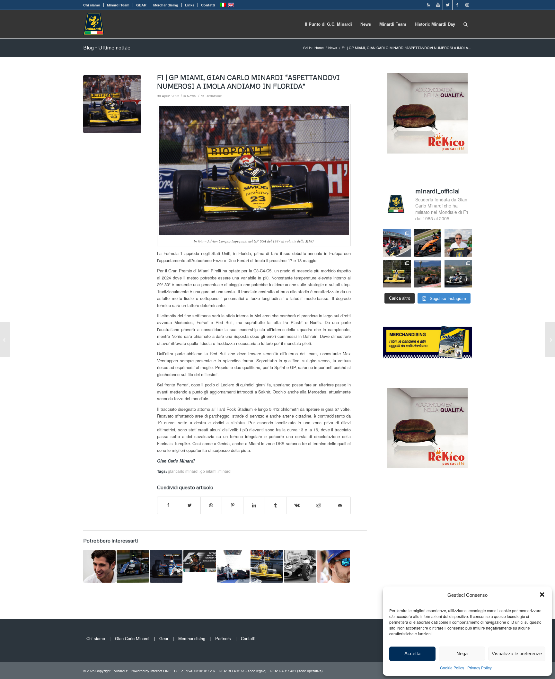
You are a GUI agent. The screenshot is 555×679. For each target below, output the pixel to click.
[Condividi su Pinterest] (232, 505)
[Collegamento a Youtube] (438, 5)
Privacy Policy (479, 667)
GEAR (141, 5)
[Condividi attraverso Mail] (339, 505)
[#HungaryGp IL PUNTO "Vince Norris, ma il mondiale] (427, 273)
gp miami (208, 471)
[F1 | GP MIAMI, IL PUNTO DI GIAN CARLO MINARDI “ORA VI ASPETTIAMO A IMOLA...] (550, 339)
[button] (542, 594)
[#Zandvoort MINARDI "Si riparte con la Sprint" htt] (458, 243)
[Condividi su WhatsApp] (211, 505)
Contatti (208, 5)
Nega (462, 653)
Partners (223, 638)
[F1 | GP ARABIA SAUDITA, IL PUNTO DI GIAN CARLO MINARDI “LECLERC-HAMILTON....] (5, 339)
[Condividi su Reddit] (318, 505)
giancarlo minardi (183, 471)
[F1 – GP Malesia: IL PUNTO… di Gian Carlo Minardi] (199, 560)
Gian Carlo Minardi (132, 638)
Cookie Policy (452, 667)
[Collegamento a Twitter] (447, 5)
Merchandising (165, 5)
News (191, 95)
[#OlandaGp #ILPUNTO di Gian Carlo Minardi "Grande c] (427, 243)
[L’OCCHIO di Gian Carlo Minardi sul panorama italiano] (233, 566)
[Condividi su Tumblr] (275, 505)
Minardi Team (118, 5)
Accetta (412, 653)
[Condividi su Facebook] (168, 505)
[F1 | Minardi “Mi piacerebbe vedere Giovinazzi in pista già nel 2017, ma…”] (99, 566)
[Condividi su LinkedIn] (254, 505)
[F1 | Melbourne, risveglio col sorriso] (133, 566)
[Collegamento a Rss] (428, 5)
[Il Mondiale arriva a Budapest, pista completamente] (458, 273)
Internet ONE (160, 670)
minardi (225, 471)
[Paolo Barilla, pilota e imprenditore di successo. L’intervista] (267, 566)
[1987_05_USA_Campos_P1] (112, 104)
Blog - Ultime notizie (106, 47)
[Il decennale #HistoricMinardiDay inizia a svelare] (396, 243)
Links (189, 5)
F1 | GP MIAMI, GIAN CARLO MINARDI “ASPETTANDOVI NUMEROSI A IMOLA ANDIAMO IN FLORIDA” (248, 81)
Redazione (214, 95)
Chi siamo (91, 5)
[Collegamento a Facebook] (457, 5)
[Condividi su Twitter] (189, 505)
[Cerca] (465, 24)
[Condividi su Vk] (297, 505)
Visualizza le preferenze (517, 653)
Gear (163, 638)
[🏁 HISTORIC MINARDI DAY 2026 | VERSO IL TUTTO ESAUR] (396, 273)
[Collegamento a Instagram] (467, 5)
